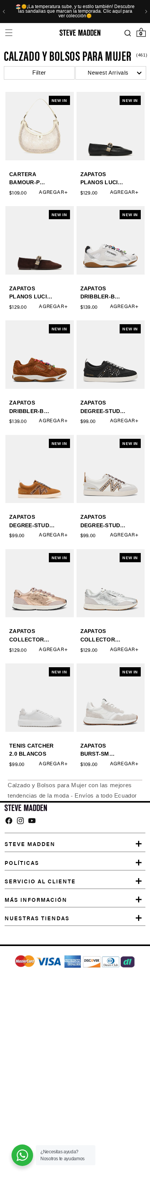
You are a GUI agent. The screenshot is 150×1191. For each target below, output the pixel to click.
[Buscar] (127, 33)
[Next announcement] (146, 11)
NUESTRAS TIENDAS (37, 917)
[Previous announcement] (4, 11)
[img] (9, 820)
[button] (8, 33)
